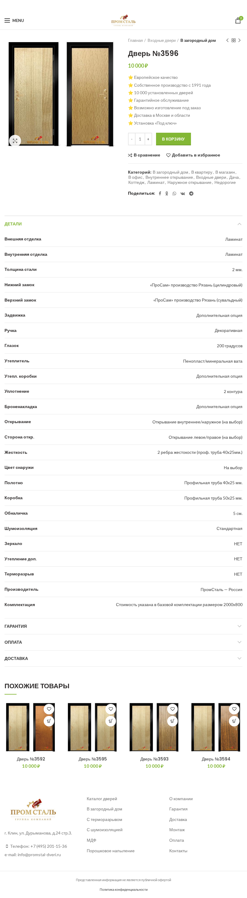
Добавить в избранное (196, 155)
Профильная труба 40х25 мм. (213, 482)
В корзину (173, 139)
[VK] (130, 6)
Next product (239, 40)
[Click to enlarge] (15, 141)
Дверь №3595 (93, 759)
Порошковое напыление (111, 850)
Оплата (13, 642)
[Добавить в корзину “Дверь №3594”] (234, 721)
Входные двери (162, 40)
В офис (135, 177)
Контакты (178, 850)
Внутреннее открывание (169, 177)
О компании (181, 798)
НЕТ (238, 543)
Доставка (16, 658)
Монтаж (177, 829)
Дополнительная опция (219, 315)
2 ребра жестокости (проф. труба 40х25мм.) (200, 452)
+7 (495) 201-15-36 (48, 846)
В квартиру (201, 172)
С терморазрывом (104, 819)
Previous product (227, 40)
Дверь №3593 (154, 759)
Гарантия (16, 626)
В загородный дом (198, 40)
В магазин (225, 172)
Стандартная (229, 528)
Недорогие (225, 182)
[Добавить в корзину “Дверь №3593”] (172, 721)
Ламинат (155, 182)
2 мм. (237, 269)
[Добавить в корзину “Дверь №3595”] (110, 721)
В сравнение (147, 155)
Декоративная (228, 330)
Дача (234, 177)
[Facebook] (107, 6)
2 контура (233, 391)
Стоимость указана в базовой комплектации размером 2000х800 (179, 604)
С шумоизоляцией (105, 829)
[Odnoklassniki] (114, 6)
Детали (13, 224)
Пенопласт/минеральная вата (212, 361)
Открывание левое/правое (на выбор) (205, 437)
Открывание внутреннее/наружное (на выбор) (197, 421)
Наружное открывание (189, 182)
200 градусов (229, 345)
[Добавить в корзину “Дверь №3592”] (49, 721)
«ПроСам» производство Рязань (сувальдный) (197, 299)
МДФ (91, 840)
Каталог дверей (102, 798)
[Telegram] (139, 6)
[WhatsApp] (122, 6)
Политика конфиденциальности (124, 889)
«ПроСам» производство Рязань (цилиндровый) (196, 284)
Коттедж (136, 182)
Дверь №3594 (216, 759)
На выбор (233, 467)
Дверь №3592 (31, 759)
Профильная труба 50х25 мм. (213, 497)
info (21, 854)
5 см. (237, 513)
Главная (135, 40)
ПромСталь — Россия (221, 589)
